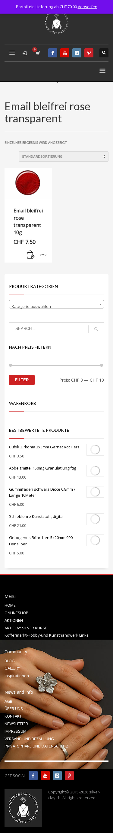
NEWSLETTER (16, 723)
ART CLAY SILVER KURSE (26, 628)
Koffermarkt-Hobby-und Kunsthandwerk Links (47, 635)
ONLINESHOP (16, 612)
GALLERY (12, 668)
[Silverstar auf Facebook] (33, 775)
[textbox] (56, 306)
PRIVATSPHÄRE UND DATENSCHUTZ (36, 746)
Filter (22, 380)
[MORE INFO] (43, 255)
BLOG (10, 660)
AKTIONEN (14, 620)
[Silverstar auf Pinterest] (69, 775)
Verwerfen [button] (87, 6)
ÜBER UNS (14, 708)
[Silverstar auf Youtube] (45, 775)
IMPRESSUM (16, 731)
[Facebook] (52, 52)
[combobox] (56, 304)
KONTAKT (13, 716)
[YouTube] (64, 52)
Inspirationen (17, 675)
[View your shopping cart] (37, 53)
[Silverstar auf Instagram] (57, 775)
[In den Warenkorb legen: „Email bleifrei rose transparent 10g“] (31, 255)
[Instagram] (76, 52)
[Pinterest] (88, 52)
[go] (96, 329)
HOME (10, 605)
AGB (8, 701)
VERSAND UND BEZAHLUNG (29, 738)
